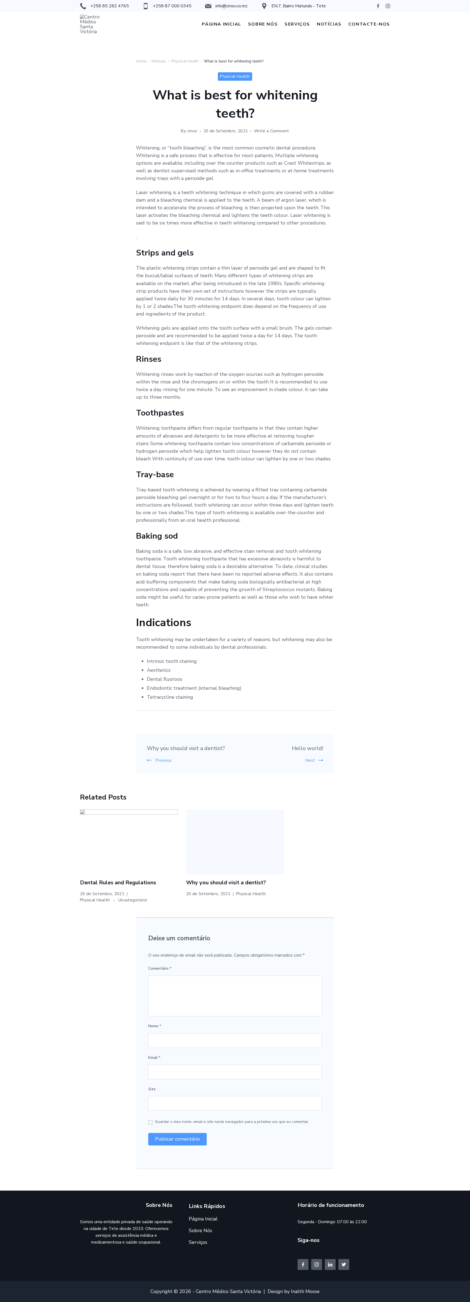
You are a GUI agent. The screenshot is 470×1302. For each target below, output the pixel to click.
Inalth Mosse (305, 1291)
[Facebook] (378, 6)
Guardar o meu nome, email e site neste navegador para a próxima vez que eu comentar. (232, 1121)
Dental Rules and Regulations (118, 882)
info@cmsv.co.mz (231, 6)
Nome (154, 1026)
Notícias (329, 24)
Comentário (160, 968)
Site (152, 1089)
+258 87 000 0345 (172, 6)
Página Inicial (221, 24)
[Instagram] (388, 6)
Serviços (297, 24)
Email (154, 1057)
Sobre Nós (263, 24)
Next (310, 760)
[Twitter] (343, 1264)
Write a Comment (271, 131)
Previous (163, 760)
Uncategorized (132, 900)
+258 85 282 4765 (109, 6)
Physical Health (235, 76)
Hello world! (307, 748)
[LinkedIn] (330, 1264)
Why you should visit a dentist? (186, 748)
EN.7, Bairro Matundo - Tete (298, 6)
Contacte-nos (369, 24)
